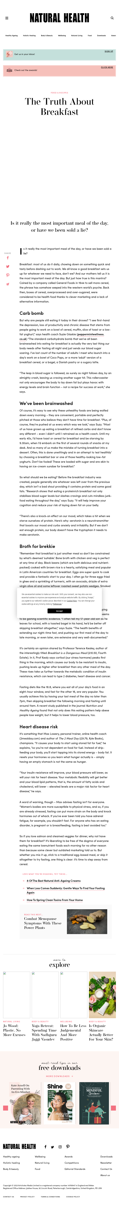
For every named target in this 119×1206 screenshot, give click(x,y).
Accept (59, 611)
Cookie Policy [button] (72, 601)
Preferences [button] (57, 604)
